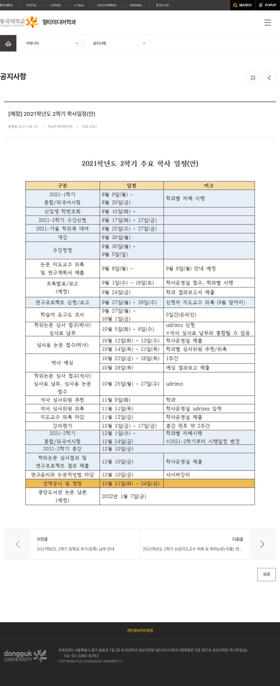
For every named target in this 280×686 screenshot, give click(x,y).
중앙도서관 (162, 5)
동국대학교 (6, 5)
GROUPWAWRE (106, 5)
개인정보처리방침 (140, 630)
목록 (266, 574)
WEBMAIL (136, 5)
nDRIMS (55, 5)
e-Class (78, 5)
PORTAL (32, 5)
